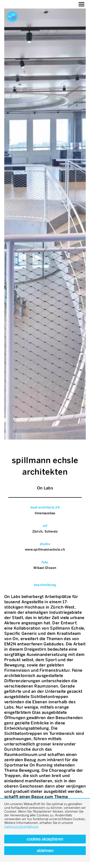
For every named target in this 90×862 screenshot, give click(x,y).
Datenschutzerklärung (21, 826)
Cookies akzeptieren (45, 839)
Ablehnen (45, 850)
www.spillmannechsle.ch (45, 549)
